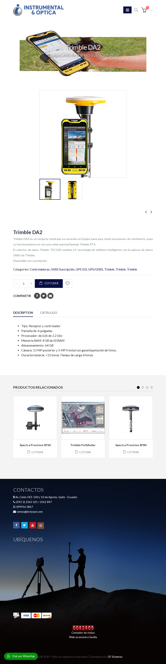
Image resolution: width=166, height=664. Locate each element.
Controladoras (40, 269)
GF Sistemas (115, 656)
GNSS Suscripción (62, 269)
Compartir (22, 296)
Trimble (109, 269)
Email (50, 296)
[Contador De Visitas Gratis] (83, 627)
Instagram (40, 525)
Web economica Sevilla (83, 637)
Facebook (37, 296)
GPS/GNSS (95, 269)
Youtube (32, 525)
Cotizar (52, 283)
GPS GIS (81, 269)
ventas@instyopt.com (30, 511)
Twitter (44, 296)
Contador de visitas (83, 632)
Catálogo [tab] (48, 312)
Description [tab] (23, 312)
